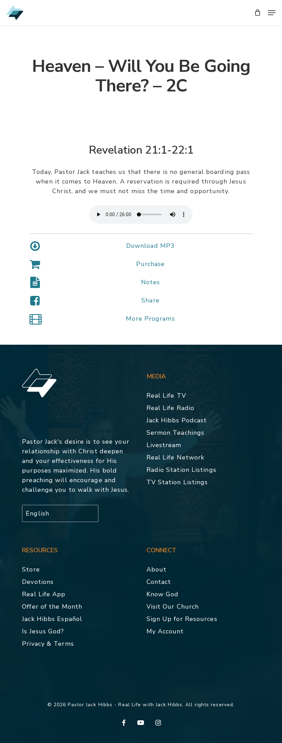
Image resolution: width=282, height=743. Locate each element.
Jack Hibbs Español (52, 619)
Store (31, 569)
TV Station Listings (177, 482)
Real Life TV (166, 395)
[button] (271, 12)
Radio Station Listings (181, 470)
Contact (159, 582)
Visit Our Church (173, 606)
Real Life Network (176, 457)
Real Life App (43, 594)
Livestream (164, 445)
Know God (163, 594)
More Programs (150, 318)
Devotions (38, 582)
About (157, 569)
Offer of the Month (52, 606)
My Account (165, 631)
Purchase (150, 264)
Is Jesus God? (43, 631)
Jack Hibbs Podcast (177, 420)
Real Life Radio (171, 408)
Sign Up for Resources (182, 619)
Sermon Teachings (176, 433)
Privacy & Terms (48, 644)
